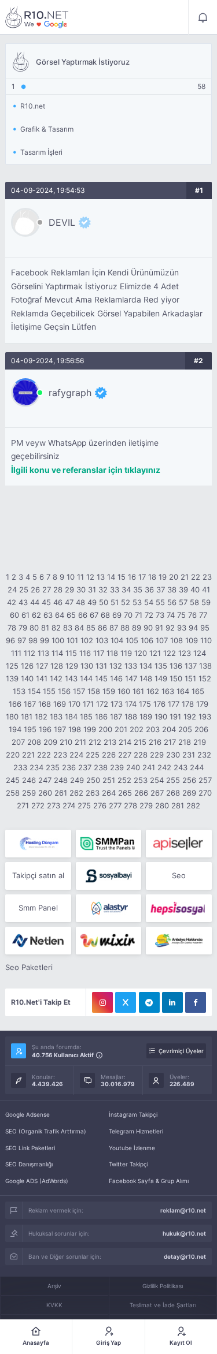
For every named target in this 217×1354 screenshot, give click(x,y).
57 (183, 602)
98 (33, 640)
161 (138, 691)
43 (23, 602)
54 (148, 602)
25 (23, 589)
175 (145, 703)
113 (43, 653)
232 (204, 754)
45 (46, 602)
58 (194, 602)
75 (181, 615)
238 (101, 767)
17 (142, 576)
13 (101, 576)
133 (130, 665)
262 (76, 792)
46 (57, 602)
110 (206, 640)
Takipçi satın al (38, 875)
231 (188, 754)
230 (173, 754)
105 (132, 640)
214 (125, 742)
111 (16, 653)
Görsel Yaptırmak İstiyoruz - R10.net (37, 17)
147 (131, 678)
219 (199, 742)
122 (169, 653)
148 (145, 678)
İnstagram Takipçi (133, 1114)
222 (44, 754)
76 (192, 615)
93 (181, 627)
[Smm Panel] (178, 843)
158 (93, 691)
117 (98, 653)
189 (145, 716)
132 (115, 665)
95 (204, 627)
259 (29, 792)
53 (137, 602)
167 (30, 703)
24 (12, 589)
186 (101, 716)
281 (177, 805)
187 (116, 716)
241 (148, 767)
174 (131, 703)
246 (29, 780)
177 (173, 703)
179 (202, 703)
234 (36, 767)
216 (155, 742)
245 (13, 780)
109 (191, 640)
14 (111, 576)
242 (164, 767)
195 (30, 729)
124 (199, 653)
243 (180, 767)
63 (48, 615)
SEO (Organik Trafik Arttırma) (45, 1131)
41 (206, 589)
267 (157, 792)
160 (123, 691)
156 (64, 691)
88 (125, 627)
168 (44, 703)
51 (115, 602)
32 (103, 589)
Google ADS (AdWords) (36, 1180)
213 (110, 742)
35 (137, 589)
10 (71, 576)
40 (195, 589)
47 (69, 602)
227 (124, 754)
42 (11, 602)
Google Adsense (27, 1114)
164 (182, 691)
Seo (179, 875)
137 (191, 665)
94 (193, 627)
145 (101, 678)
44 (34, 602)
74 (171, 615)
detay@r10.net (185, 1256)
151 (190, 678)
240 (133, 767)
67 (94, 615)
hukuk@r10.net (184, 1233)
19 (163, 576)
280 (162, 805)
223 (60, 754)
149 (161, 678)
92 (170, 627)
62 (36, 615)
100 (58, 640)
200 (105, 729)
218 (184, 742)
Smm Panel (38, 907)
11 (80, 576)
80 (34, 627)
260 (45, 792)
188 (130, 716)
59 (206, 602)
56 (171, 602)
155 (49, 691)
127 (42, 665)
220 (13, 754)
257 (205, 780)
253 (141, 780)
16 (132, 576)
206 (201, 729)
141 (41, 678)
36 (149, 589)
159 (108, 691)
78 (12, 627)
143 (71, 678)
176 (159, 703)
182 (41, 716)
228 (141, 754)
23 (207, 576)
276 (99, 805)
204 (169, 729)
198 (74, 729)
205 (185, 729)
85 (90, 627)
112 (29, 653)
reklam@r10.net (183, 1210)
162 (152, 691)
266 (141, 792)
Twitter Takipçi (128, 1164)
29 (69, 589)
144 (86, 678)
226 (109, 754)
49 (92, 602)
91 (159, 627)
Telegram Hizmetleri (136, 1131)
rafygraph (70, 392)
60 (14, 615)
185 (86, 716)
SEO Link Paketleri (30, 1147)
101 (72, 640)
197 (60, 729)
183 (56, 716)
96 (10, 640)
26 (35, 589)
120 (140, 653)
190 (161, 716)
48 (80, 602)
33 (114, 589)
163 (167, 691)
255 (173, 780)
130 (86, 665)
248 (61, 780)
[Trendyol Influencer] (108, 940)
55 (160, 602)
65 (71, 615)
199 (89, 729)
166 (15, 703)
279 (146, 805)
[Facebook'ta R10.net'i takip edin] (195, 1002)
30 (81, 589)
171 (88, 703)
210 (66, 742)
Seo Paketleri (29, 967)
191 (175, 716)
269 (189, 792)
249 (77, 780)
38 (171, 589)
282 (193, 805)
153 (19, 691)
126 (27, 665)
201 (121, 729)
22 (195, 576)
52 (125, 602)
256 (189, 780)
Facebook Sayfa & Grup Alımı (149, 1180)
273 (53, 805)
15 (121, 576)
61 (25, 615)
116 (85, 653)
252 (124, 780)
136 (176, 665)
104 (117, 640)
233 (20, 767)
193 (204, 716)
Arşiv (54, 1285)
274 (68, 805)
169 (59, 703)
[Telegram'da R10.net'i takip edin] (149, 1002)
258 (13, 792)
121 (155, 653)
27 (46, 589)
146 (116, 678)
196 (45, 729)
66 (82, 615)
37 (160, 589)
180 (12, 716)
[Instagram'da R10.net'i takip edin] (102, 1002)
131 (101, 665)
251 (108, 780)
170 (74, 703)
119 (126, 653)
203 (153, 729)
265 (125, 792)
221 (28, 754)
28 (57, 589)
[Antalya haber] (178, 940)
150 (176, 678)
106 (147, 640)
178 (188, 703)
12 (90, 576)
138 (205, 665)
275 (84, 805)
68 (105, 615)
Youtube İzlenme (132, 1147)
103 (101, 640)
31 (92, 589)
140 (27, 678)
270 (205, 792)
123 (184, 653)
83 (67, 627)
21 (185, 576)
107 (162, 640)
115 (71, 653)
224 (76, 754)
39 (183, 589)
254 (157, 780)
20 (173, 576)
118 (112, 653)
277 (115, 805)
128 (56, 665)
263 (93, 792)
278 (130, 805)
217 (170, 742)
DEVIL (62, 222)
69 (117, 615)
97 (21, 640)
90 (148, 627)
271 (23, 805)
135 (161, 665)
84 (79, 627)
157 (79, 691)
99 (44, 640)
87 (113, 627)
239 (117, 767)
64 (59, 615)
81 (45, 627)
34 (126, 589)
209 (50, 742)
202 (137, 729)
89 (136, 627)
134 (145, 665)
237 (84, 767)
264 (109, 792)
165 (198, 691)
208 (34, 742)
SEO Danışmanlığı (29, 1164)
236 (69, 767)
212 (95, 742)
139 (12, 678)
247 (45, 780)
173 (117, 703)
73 (160, 615)
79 (23, 627)
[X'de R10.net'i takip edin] (125, 1002)
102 (86, 640)
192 (189, 716)
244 (197, 767)
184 (71, 716)
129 (71, 665)
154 (34, 691)
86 (102, 627)
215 (140, 742)
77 (203, 615)
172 (102, 703)
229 (157, 754)
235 (53, 767)
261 (60, 792)
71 (138, 615)
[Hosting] (38, 843)
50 (103, 602)
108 (176, 640)
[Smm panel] (108, 843)
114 (57, 653)
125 (12, 665)
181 (26, 716)
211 (80, 742)
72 (149, 615)
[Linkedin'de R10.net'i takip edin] (172, 1002)
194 (15, 729)
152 (204, 678)
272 (38, 805)
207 (18, 742)
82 (56, 627)
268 (173, 792)
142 (56, 678)
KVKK (54, 1304)
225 (93, 754)
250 (93, 780)
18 (152, 576)
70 (128, 615)
